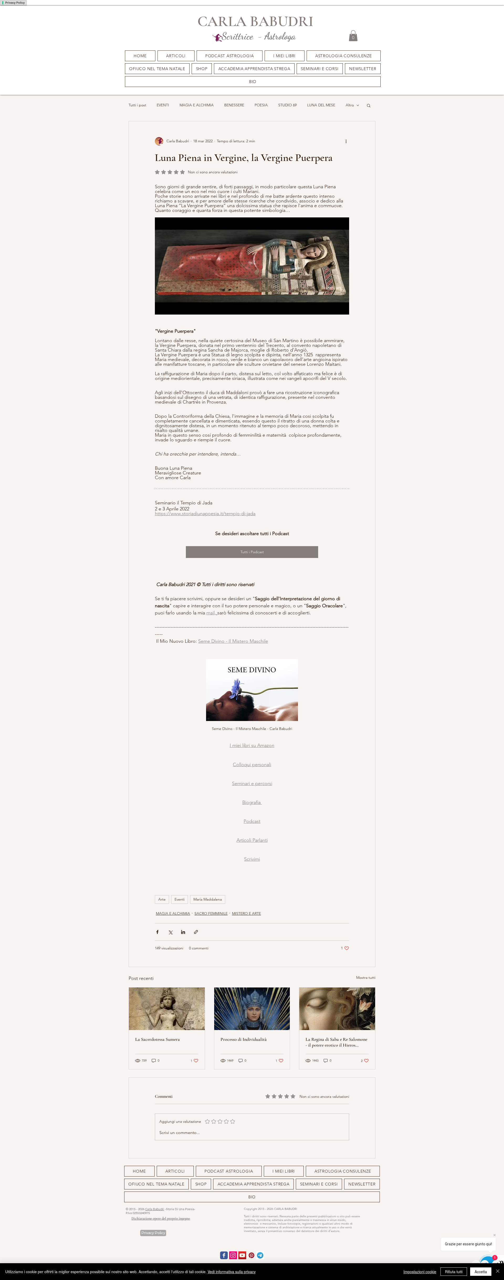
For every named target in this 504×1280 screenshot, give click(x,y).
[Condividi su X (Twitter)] (170, 931)
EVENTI (163, 105)
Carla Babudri (154, 1209)
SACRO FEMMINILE (211, 913)
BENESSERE (234, 105)
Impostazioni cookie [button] (419, 1271)
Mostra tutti (365, 977)
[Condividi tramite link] (195, 931)
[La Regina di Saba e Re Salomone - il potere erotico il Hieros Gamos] (337, 1009)
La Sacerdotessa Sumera (157, 1039)
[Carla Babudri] (242, 1255)
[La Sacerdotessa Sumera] (167, 1009)
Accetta (481, 1271)
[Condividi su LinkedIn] (183, 931)
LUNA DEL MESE (321, 105)
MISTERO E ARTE (246, 913)
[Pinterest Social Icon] (251, 1255)
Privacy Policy (15, 2)
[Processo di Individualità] (252, 1009)
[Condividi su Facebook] (157, 931)
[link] (353, 35)
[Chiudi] (498, 1271)
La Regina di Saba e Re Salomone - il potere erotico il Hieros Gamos (336, 1042)
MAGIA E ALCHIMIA (197, 105)
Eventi (180, 899)
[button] (320, 68)
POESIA (261, 105)
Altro (350, 105)
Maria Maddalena (207, 899)
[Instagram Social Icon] (233, 1255)
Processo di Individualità (243, 1039)
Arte (162, 899)
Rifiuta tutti (454, 1271)
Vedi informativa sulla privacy (232, 1271)
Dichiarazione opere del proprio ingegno (161, 1218)
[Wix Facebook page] (224, 1255)
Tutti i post (137, 105)
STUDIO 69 (287, 105)
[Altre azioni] (346, 141)
